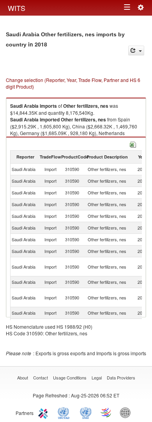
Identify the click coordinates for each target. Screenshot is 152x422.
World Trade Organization (106, 412)
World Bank (127, 412)
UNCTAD (65, 412)
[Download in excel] (133, 143)
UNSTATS (86, 412)
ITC (44, 412)
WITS (16, 8)
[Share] (136, 50)
